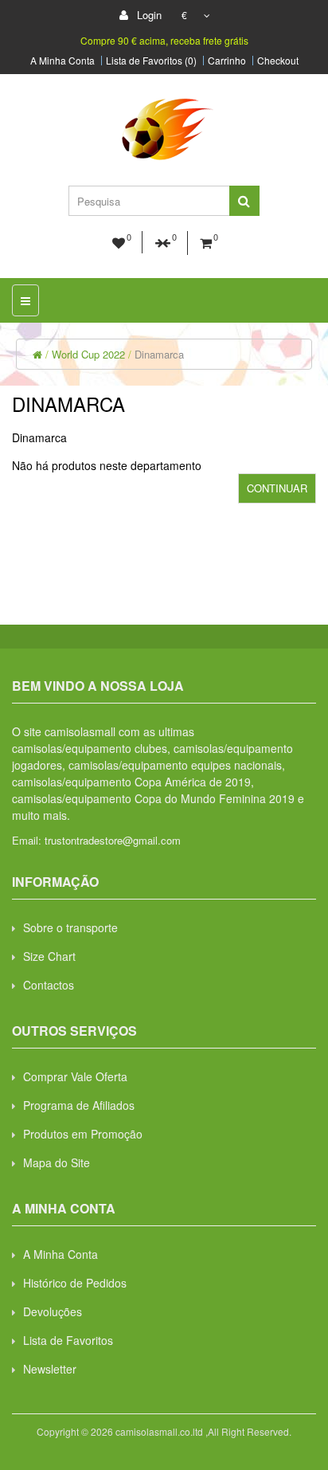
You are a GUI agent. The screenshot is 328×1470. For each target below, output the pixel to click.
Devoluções (52, 1311)
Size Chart (49, 956)
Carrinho (227, 60)
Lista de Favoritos (68, 1340)
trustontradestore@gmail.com (113, 840)
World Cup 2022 (88, 354)
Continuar (277, 488)
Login (148, 14)
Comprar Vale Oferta (75, 1076)
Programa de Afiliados (79, 1105)
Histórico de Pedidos (75, 1283)
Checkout (278, 60)
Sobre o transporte (70, 927)
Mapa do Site (56, 1162)
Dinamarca (159, 354)
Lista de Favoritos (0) (151, 60)
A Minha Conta (62, 60)
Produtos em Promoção (83, 1134)
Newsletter (49, 1369)
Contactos (48, 985)
